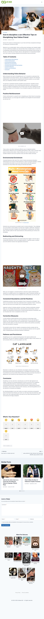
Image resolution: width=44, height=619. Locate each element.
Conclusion (7, 69)
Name (3, 519)
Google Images (26, 222)
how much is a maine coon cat (7, 452)
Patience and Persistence (10, 68)
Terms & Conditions (25, 592)
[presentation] (11, 470)
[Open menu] (42, 2)
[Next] (41, 477)
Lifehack (5, 39)
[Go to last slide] (3, 477)
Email (17, 519)
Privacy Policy (17, 592)
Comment (4, 504)
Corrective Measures (9, 66)
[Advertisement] (22, 405)
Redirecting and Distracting (11, 63)
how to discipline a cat (7, 445)
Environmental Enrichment (10, 62)
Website (32, 519)
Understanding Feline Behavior (11, 59)
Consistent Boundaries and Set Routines (13, 65)
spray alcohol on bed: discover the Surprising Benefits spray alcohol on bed (33, 453)
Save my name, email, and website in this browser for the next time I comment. (17, 522)
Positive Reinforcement (10, 60)
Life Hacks (5, 32)
